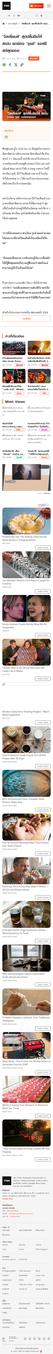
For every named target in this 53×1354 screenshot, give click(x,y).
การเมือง (5, 1275)
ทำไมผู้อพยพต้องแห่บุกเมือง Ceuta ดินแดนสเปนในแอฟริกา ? (12, 360)
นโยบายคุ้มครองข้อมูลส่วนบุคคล (26, 1348)
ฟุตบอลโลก (40, 1308)
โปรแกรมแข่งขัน (24, 1303)
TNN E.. (20, 429)
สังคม (38, 1271)
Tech (4, 1249)
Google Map (7, 1198)
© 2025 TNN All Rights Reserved (25, 1351)
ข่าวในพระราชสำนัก (9, 1271)
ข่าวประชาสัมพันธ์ (42, 1289)
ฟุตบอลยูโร (13, 23)
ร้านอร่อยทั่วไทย (8, 1322)
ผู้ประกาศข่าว (40, 1230)
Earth (19, 457)
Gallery (5, 1293)
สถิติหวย (22, 1327)
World (19, 365)
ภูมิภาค (38, 1280)
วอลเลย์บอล (6, 1308)
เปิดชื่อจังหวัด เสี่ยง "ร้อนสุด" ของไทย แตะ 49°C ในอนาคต (12, 452)
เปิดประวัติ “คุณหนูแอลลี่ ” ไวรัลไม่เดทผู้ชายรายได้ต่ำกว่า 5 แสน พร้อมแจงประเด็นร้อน (38, 452)
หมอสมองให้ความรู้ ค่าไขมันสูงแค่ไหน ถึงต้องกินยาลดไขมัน (39, 425)
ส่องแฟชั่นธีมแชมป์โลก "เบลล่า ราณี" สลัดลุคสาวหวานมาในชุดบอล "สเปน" (13, 388)
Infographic (40, 1284)
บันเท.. (19, 393)
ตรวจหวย (6, 1327)
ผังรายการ (6, 1234)
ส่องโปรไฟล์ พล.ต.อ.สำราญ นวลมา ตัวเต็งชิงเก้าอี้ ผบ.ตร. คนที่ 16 (13, 425)
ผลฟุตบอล (6, 1303)
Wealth (22, 1244)
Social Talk (40, 1275)
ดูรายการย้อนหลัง (25, 1230)
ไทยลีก (4, 1312)
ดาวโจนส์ (5, 1289)
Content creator (9, 1259)
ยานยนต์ (5, 1284)
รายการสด (6, 1230)
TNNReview (40, 1322)
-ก (9, 15)
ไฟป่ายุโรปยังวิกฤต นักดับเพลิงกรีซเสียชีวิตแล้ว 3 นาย (39, 360)
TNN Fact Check (25, 1284)
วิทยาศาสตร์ (23, 1275)
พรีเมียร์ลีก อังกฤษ (43, 1303)
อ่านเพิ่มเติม (27, 318)
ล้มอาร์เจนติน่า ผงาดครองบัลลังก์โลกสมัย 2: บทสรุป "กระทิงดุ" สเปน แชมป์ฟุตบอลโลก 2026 (39, 388)
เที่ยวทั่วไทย (23, 1322)
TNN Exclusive (25, 1271)
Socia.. (44, 457)
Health (38, 1244)
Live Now (38, 5)
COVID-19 (23, 1289)
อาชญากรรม (7, 1280)
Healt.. (44, 429)
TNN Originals (41, 1249)
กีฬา (44, 393)
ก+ (19, 15)
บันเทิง (21, 1280)
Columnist (23, 1259)
